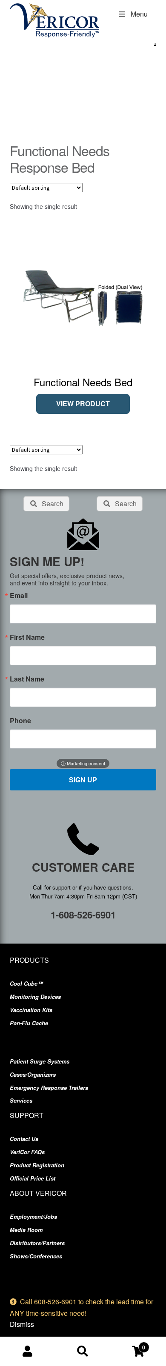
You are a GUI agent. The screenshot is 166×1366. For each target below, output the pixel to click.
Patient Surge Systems (39, 1061)
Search (83, 1351)
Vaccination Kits (31, 1010)
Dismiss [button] (22, 1324)
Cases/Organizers (33, 1074)
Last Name (27, 679)
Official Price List (32, 1178)
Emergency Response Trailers (49, 1088)
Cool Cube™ (26, 983)
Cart (128, 1344)
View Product (83, 403)
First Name (27, 637)
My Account (27, 1351)
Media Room (26, 1230)
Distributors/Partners (37, 1243)
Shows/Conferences (36, 1256)
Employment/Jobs (33, 1217)
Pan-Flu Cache (29, 1023)
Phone (20, 720)
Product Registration (37, 1165)
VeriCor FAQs (27, 1152)
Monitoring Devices (35, 997)
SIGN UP (83, 779)
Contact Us (24, 1139)
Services (21, 1100)
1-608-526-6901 (83, 914)
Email (19, 595)
